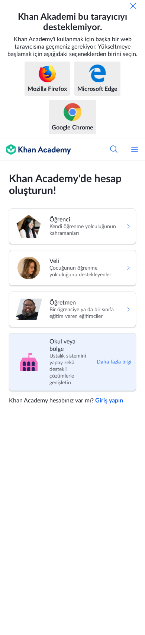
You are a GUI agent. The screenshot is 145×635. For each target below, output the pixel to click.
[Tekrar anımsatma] (133, 6)
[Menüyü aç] (134, 149)
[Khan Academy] (35, 149)
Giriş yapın (109, 401)
